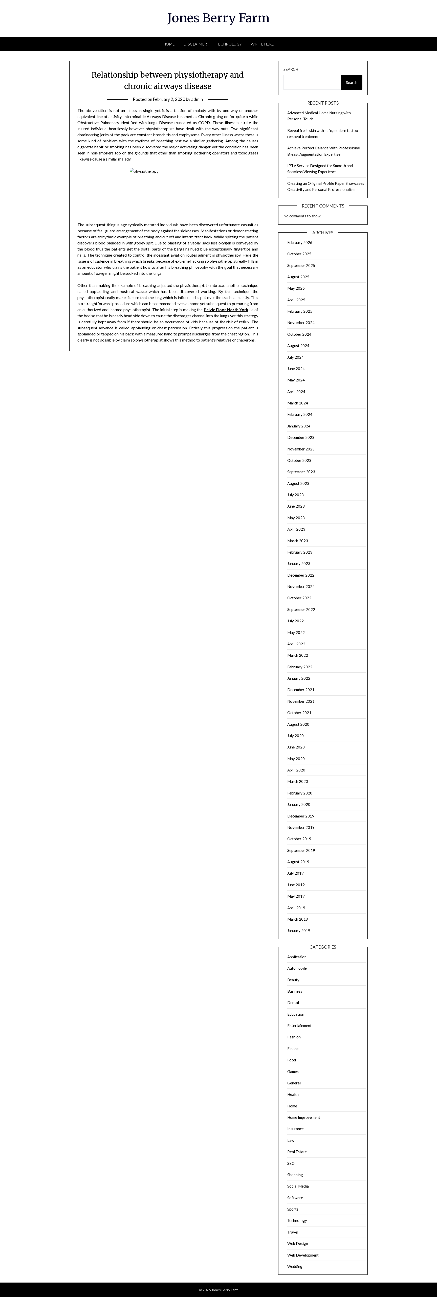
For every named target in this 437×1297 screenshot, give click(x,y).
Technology (229, 44)
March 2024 (297, 403)
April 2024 (296, 391)
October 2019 (299, 838)
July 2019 (295, 873)
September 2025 (301, 265)
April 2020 (296, 770)
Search (290, 69)
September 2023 (301, 471)
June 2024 (296, 368)
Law (290, 1140)
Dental (293, 1002)
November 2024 (301, 322)
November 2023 (301, 449)
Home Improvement (303, 1117)
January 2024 (298, 426)
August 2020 (298, 724)
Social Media (298, 1186)
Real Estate (297, 1151)
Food (291, 1060)
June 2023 (296, 506)
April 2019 (296, 907)
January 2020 (298, 804)
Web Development (303, 1255)
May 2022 (296, 632)
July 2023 (295, 494)
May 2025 (296, 288)
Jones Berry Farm (218, 18)
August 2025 (298, 277)
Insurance (295, 1128)
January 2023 (298, 563)
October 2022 (299, 598)
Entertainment (299, 1025)
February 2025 (299, 311)
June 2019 (296, 884)
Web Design (297, 1243)
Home (169, 44)
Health (293, 1094)
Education (295, 1014)
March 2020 (297, 781)
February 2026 (299, 242)
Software (295, 1197)
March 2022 (297, 655)
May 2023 (296, 517)
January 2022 (298, 678)
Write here (262, 44)
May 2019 (296, 896)
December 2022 (300, 575)
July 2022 (295, 621)
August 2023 (298, 483)
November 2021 (301, 701)
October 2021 (299, 712)
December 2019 (300, 816)
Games (293, 1071)
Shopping (295, 1174)
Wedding (294, 1266)
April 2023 (296, 529)
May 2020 (296, 758)
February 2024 (299, 414)
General (294, 1083)
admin (197, 99)
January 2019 (298, 930)
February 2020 (299, 793)
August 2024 (298, 345)
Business (294, 991)
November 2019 (301, 827)
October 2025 (299, 254)
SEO (291, 1163)
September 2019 (301, 850)
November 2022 (301, 586)
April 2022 (296, 644)
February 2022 (299, 667)
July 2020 (295, 735)
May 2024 (296, 380)
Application (297, 956)
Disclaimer (195, 44)
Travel (292, 1232)
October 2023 (299, 460)
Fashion (294, 1037)
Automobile (297, 968)
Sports (292, 1209)
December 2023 (300, 437)
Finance (293, 1048)
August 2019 (298, 861)
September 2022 (301, 609)
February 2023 (299, 552)
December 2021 (300, 689)
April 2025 (296, 300)
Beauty (293, 979)
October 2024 (299, 334)
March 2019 (297, 919)
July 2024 (295, 357)
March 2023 (297, 540)
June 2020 (296, 747)
